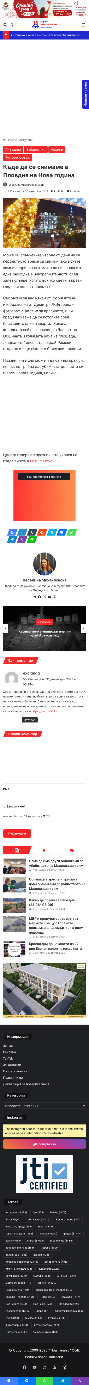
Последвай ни (46, 1144)
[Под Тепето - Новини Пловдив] (44, 24)
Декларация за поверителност (26, 1084)
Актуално (25, 140)
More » (55, 590)
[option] (44, 628)
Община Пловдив (19, 1296)
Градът (72, 1233)
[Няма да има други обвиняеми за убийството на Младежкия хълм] (14, 866)
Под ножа (43, 1303)
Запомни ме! (15, 806)
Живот (35, 1240)
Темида (33, 1317)
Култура (42, 1275)
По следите (69, 1303)
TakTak (8, 1058)
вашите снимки (45, 1332)
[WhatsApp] (70, 532)
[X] (44, 596)
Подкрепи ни (13, 1078)
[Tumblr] (31, 532)
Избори (41, 1254)
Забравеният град (20, 1247)
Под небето (16, 1303)
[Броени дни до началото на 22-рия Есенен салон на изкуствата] (14, 949)
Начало (11, 140)
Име (6, 789)
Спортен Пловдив (69, 1310)
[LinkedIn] (21, 532)
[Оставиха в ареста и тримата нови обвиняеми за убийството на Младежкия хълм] (14, 884)
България (39, 1219)
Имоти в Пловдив (19, 1268)
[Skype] (51, 532)
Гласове (48, 1233)
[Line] (31, 539)
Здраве (49, 1247)
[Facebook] (11, 532)
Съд (12, 1317)
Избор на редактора (21, 1261)
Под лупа (70, 1296)
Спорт (42, 1310)
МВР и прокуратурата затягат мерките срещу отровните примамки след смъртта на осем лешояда (56, 925)
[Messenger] (61, 532)
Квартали (49, 1268)
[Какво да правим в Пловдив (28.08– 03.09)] (14, 905)
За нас (8, 1046)
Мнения (66, 1275)
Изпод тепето (56, 1261)
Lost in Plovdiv (42, 461)
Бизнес (57, 1212)
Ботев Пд (14, 1219)
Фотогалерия (16, 1324)
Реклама (9, 1052)
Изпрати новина (15, 1071)
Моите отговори (18, 1282)
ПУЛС (47, 1296)
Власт (45, 1226)
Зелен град (16, 1254)
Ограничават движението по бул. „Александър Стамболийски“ (44, 633)
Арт (38, 1212)
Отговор (30, 720)
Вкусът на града (18, 1226)
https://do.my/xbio (44, 711)
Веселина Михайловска (22, 184)
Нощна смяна (17, 1289)
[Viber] (21, 539)
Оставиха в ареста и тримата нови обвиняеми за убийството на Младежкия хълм (57, 884)
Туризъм (56, 1317)
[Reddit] (41, 532)
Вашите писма (68, 1219)
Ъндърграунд (16, 1332)
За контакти (12, 1065)
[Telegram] (11, 539)
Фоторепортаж (17, 157)
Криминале (16, 1275)
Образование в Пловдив (54, 1289)
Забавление (35, 149)
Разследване (17, 1310)
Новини (57, 149)
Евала (13, 1240)
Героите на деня (19, 1233)
